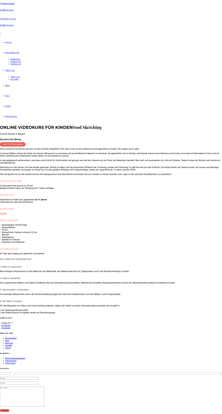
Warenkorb (11, 116)
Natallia (3, 213)
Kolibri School (6, 10)
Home (8, 42)
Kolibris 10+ (15, 61)
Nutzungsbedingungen (15, 358)
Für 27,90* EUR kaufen (13, 144)
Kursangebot (11, 338)
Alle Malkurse (12, 52)
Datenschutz (10, 361)
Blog (7, 85)
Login (8, 106)
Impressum (10, 363)
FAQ (7, 96)
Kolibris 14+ (15, 64)
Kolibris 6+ (15, 59)
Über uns (10, 70)
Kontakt (14, 79)
